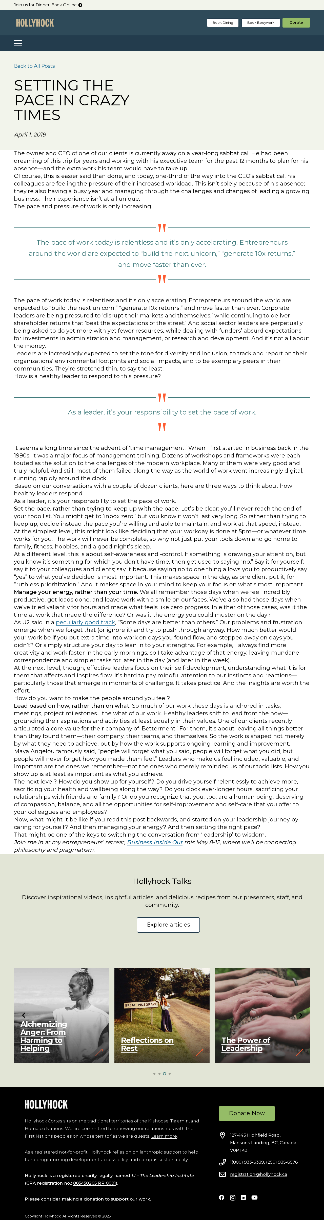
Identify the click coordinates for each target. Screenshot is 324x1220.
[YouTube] (254, 1197)
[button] (17, 43)
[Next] (300, 1015)
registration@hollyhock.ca (258, 1174)
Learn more (164, 1136)
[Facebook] (222, 1197)
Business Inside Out (155, 842)
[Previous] (23, 1015)
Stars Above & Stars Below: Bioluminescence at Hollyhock (253, 1036)
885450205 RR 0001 (94, 1183)
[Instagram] (232, 1198)
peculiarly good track (85, 622)
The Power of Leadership (145, 1044)
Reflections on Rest (47, 1044)
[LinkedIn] (243, 1197)
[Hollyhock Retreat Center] (35, 22)
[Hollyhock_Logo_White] (46, 1104)
